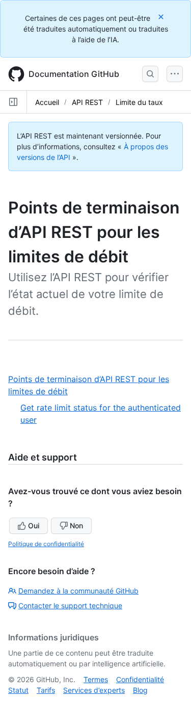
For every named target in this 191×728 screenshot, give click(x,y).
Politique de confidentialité (46, 544)
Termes (96, 679)
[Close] (162, 16)
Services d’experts (94, 690)
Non (76, 525)
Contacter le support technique (70, 605)
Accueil (47, 102)
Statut (18, 690)
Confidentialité (140, 679)
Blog (140, 690)
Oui (33, 525)
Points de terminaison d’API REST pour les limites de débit (88, 385)
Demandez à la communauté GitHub (78, 590)
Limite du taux (139, 102)
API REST (87, 102)
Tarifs (46, 690)
